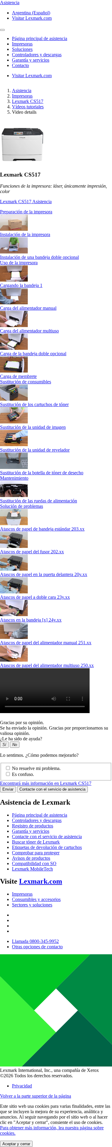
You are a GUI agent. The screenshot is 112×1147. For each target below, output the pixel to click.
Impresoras (22, 95)
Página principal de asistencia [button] (39, 38)
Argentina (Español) (31, 12)
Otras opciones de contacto (37, 946)
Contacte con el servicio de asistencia (52, 789)
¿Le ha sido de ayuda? (21, 738)
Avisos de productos (31, 858)
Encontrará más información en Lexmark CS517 (45, 783)
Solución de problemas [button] (21, 506)
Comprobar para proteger (35, 852)
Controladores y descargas (37, 820)
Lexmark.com (40, 881)
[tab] (56, 212)
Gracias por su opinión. (22, 722)
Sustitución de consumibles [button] (25, 381)
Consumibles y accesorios (36, 899)
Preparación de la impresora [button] (26, 211)
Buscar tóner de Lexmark (36, 841)
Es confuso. (23, 774)
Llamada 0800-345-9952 (35, 941)
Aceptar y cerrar (16, 1144)
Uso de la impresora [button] (19, 262)
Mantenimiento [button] (14, 478)
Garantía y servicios (30, 831)
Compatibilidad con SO (34, 863)
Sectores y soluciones (32, 904)
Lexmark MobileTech (32, 868)
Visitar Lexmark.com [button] (32, 18)
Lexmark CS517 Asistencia (26, 201)
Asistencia (21, 90)
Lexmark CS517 (27, 101)
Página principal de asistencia (39, 815)
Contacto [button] (20, 65)
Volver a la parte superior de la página (35, 1096)
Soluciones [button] (22, 49)
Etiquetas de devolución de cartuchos (47, 847)
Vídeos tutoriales (28, 106)
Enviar (7, 789)
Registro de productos (32, 825)
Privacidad (22, 1085)
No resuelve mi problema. (36, 768)
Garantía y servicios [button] (30, 60)
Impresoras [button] (22, 43)
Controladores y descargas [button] (37, 54)
